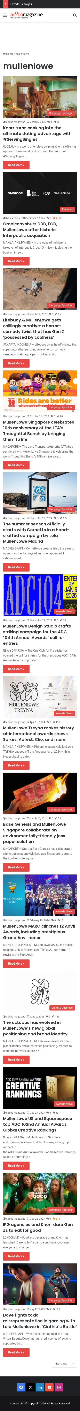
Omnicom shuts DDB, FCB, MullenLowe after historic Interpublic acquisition (30, 229)
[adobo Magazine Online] (26, 15)
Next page (61, 1363)
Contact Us (16, 1403)
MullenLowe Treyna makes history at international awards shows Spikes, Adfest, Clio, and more (38, 733)
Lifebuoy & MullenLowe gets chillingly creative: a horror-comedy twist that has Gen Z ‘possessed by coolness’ (33, 328)
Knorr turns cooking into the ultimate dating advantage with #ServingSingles (37, 133)
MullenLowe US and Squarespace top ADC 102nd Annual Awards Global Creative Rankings (37, 1124)
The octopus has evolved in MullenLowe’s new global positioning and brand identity (35, 1028)
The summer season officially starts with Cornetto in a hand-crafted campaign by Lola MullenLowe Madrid (36, 532)
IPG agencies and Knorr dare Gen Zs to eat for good (38, 1227)
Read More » (16, 165)
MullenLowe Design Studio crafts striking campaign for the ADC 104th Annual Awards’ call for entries (37, 634)
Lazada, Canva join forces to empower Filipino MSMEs (42, 4)
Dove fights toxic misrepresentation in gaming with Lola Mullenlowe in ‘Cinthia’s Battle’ (40, 1321)
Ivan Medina (13, 218)
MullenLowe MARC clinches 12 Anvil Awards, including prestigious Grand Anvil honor (39, 932)
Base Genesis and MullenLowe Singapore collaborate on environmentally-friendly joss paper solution (34, 832)
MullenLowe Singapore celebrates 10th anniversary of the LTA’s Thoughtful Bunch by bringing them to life (38, 430)
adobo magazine (15, 122)
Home (9, 53)
